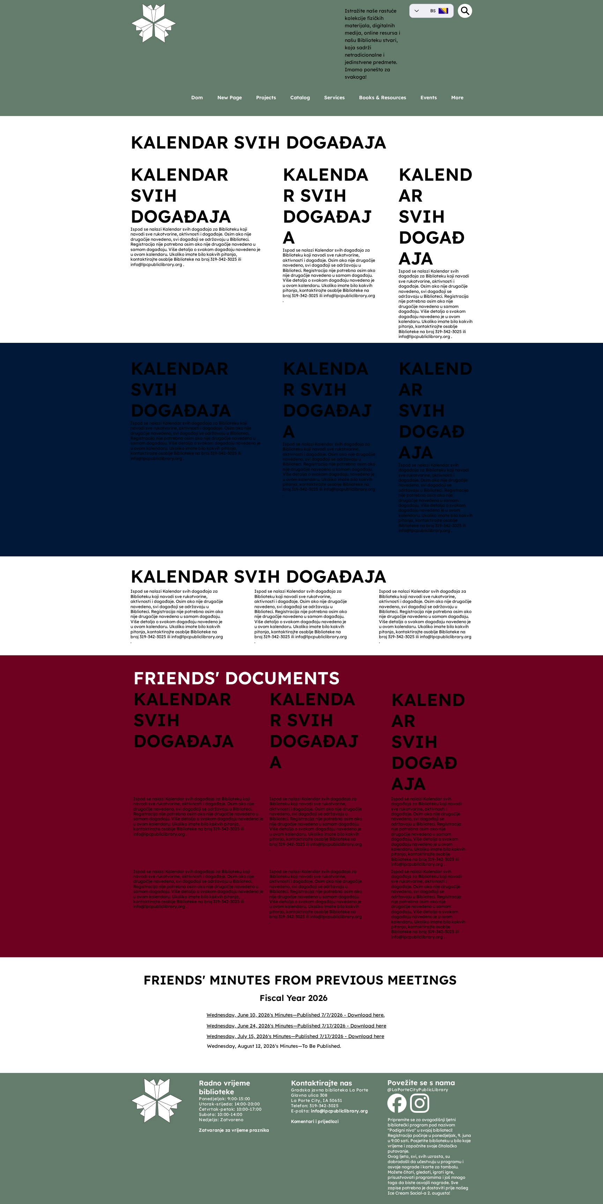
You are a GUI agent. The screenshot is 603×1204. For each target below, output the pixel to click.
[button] (336, 97)
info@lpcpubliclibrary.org (156, 264)
